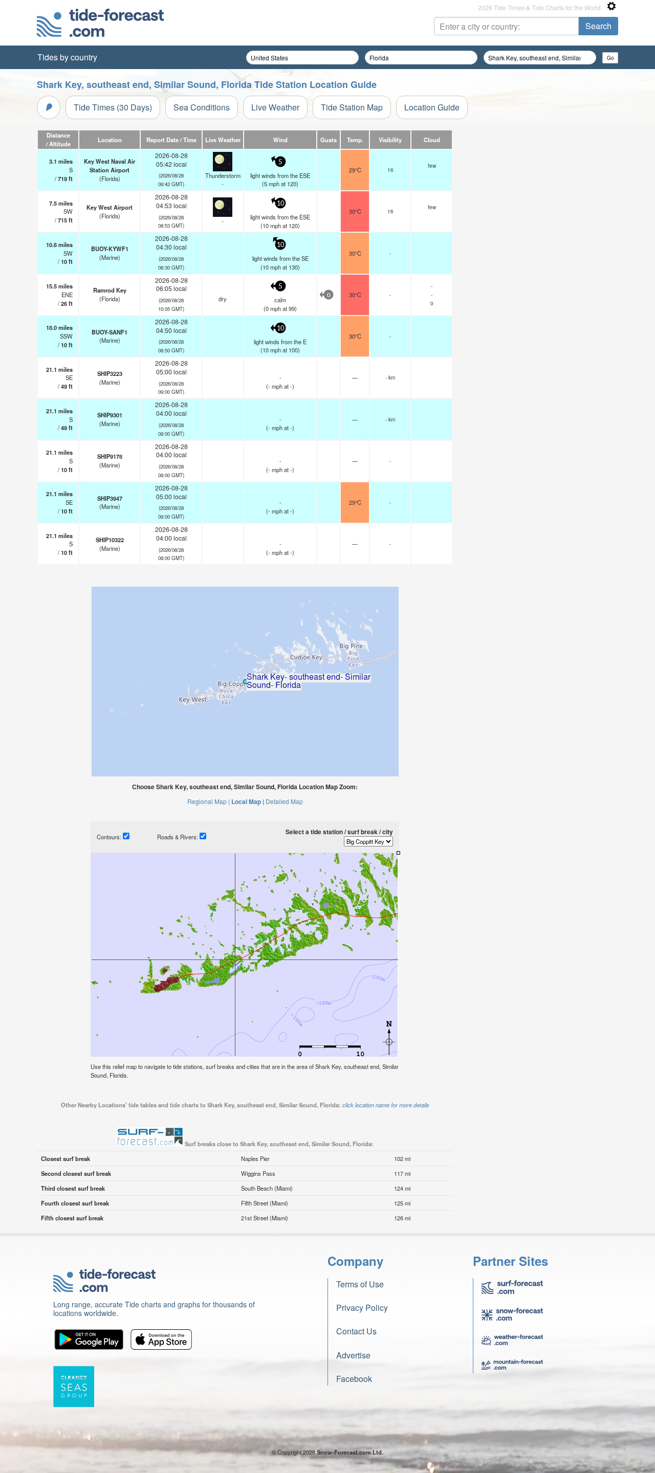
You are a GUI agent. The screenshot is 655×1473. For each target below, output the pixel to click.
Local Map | (247, 801)
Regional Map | (208, 801)
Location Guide (432, 107)
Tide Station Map (352, 107)
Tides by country (67, 57)
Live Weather (275, 107)
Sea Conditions (201, 107)
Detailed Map (284, 801)
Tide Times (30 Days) (113, 107)
